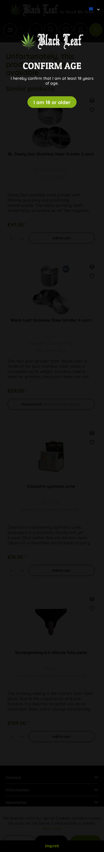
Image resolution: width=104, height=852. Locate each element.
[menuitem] (92, 4)
